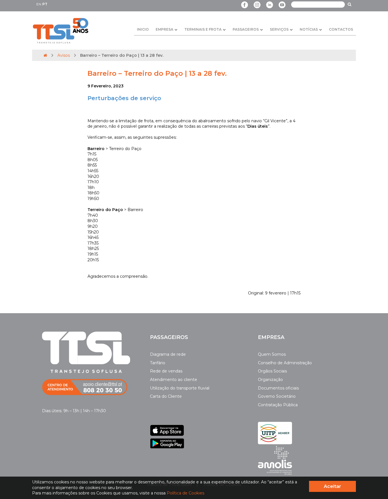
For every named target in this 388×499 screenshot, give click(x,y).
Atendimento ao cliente (173, 379)
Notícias (309, 29)
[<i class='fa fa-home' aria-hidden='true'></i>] (45, 55)
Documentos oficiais (278, 388)
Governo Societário (277, 396)
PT (44, 4)
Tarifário (157, 362)
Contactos (341, 29)
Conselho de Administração (285, 362)
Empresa (164, 29)
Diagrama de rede (168, 354)
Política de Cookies (185, 493)
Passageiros (246, 29)
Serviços (279, 29)
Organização (270, 379)
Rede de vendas (166, 371)
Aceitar (332, 486)
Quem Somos (272, 354)
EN (38, 4)
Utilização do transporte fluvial (179, 388)
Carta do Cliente (166, 396)
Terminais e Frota (203, 29)
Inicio (143, 29)
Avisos (63, 55)
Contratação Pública (278, 404)
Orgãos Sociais (272, 371)
